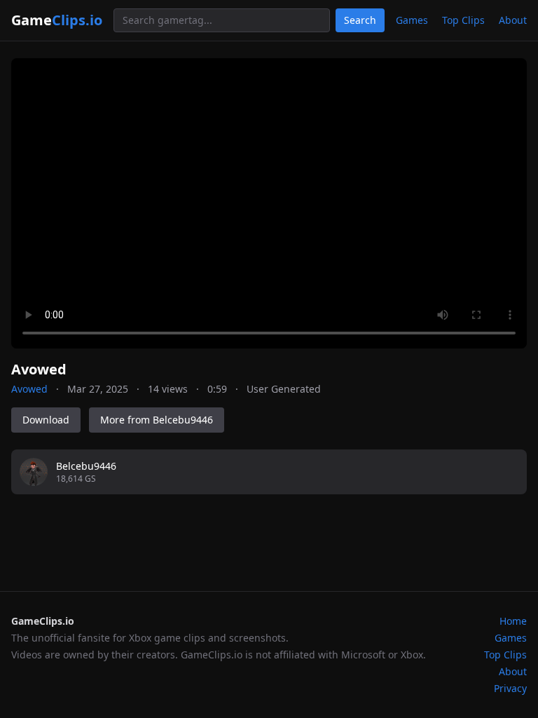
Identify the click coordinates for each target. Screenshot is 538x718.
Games (412, 20)
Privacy (510, 688)
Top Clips (463, 20)
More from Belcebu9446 (156, 419)
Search (360, 20)
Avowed (29, 388)
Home (513, 621)
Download (45, 419)
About (513, 20)
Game (56, 20)
